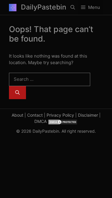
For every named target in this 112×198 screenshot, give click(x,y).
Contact (35, 115)
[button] (72, 7)
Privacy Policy (60, 115)
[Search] (17, 92)
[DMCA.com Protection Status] (63, 121)
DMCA (40, 121)
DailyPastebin (43, 7)
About (17, 115)
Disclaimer (88, 115)
